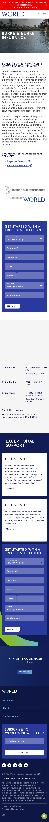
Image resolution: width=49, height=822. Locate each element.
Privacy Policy (10, 778)
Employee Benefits (17, 161)
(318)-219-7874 (24, 672)
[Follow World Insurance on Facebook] (4, 765)
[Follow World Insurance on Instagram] (20, 765)
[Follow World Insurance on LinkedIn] (15, 765)
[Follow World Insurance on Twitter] (9, 765)
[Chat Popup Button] (44, 816)
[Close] (45, 5)
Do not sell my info (26, 778)
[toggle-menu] (44, 14)
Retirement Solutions (18, 165)
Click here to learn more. (25, 7)
